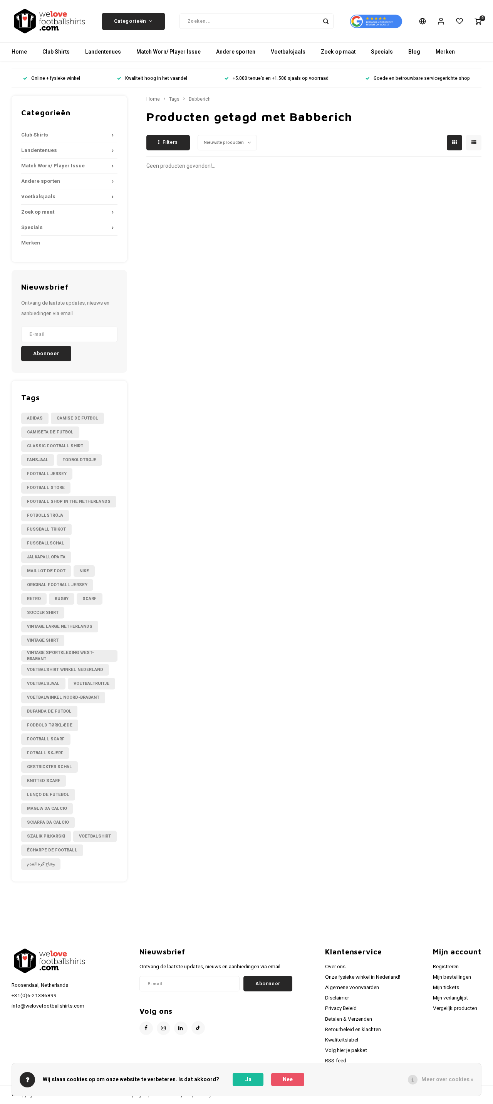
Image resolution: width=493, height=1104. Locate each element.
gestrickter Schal (49, 767)
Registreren (446, 967)
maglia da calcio (47, 808)
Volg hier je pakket (346, 1050)
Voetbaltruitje (91, 683)
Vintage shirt (43, 640)
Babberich (200, 99)
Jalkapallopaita (46, 557)
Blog (414, 52)
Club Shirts (56, 52)
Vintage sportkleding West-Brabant (60, 656)
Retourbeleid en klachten (353, 1029)
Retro (34, 598)
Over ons (335, 967)
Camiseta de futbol (50, 432)
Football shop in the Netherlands (69, 501)
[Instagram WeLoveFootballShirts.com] (163, 1028)
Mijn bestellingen (452, 977)
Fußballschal (45, 543)
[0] (478, 21)
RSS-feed (335, 1061)
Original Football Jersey (57, 584)
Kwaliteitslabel (341, 1040)
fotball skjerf (45, 753)
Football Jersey (47, 473)
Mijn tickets (446, 987)
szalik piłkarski (46, 836)
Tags (174, 99)
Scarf (89, 598)
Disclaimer (337, 998)
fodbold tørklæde (49, 725)
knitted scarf (43, 780)
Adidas (35, 418)
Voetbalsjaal (43, 683)
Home (19, 52)
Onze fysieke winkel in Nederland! (362, 977)
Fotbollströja (45, 515)
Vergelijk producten (455, 1008)
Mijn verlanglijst (450, 998)
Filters (170, 142)
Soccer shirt (43, 612)
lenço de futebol (48, 794)
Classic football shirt (55, 446)
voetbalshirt (95, 836)
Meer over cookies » (447, 1079)
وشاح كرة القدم (41, 864)
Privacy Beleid (341, 1008)
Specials (382, 52)
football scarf (46, 739)
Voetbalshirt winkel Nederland (65, 669)
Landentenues (103, 52)
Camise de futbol (77, 418)
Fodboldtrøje (79, 460)
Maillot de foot (46, 571)
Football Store (46, 487)
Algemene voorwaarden (352, 987)
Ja (248, 1079)
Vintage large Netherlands (59, 626)
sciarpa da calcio (48, 822)
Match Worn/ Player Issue (168, 52)
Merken (445, 52)
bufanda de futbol (49, 711)
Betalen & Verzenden (348, 1019)
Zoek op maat (338, 52)
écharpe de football (52, 850)
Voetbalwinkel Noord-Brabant (63, 697)
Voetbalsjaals (288, 52)
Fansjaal (38, 460)
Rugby (62, 598)
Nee (288, 1079)
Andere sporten (235, 52)
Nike (84, 571)
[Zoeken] (326, 21)
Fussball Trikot (46, 529)
